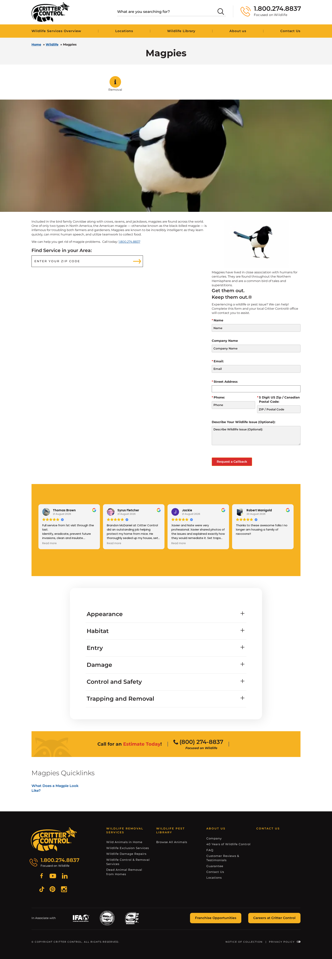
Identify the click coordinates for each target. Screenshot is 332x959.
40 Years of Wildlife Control (228, 844)
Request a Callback (232, 461)
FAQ (209, 850)
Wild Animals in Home (124, 842)
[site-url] (53, 839)
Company (214, 838)
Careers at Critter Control (274, 918)
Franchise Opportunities (215, 918)
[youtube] (53, 876)
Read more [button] (49, 543)
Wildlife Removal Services (124, 830)
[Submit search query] (221, 11)
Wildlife (52, 44)
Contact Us (290, 31)
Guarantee (214, 866)
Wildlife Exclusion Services (127, 848)
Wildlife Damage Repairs (126, 854)
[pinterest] (52, 889)
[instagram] (64, 890)
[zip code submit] (137, 261)
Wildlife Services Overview (56, 31)
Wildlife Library (181, 31)
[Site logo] (50, 12)
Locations (124, 31)
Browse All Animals (171, 842)
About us (237, 31)
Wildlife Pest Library (170, 830)
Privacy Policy (282, 941)
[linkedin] (64, 876)
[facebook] (41, 876)
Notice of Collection (244, 941)
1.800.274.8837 (129, 242)
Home (36, 44)
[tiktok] (41, 889)
